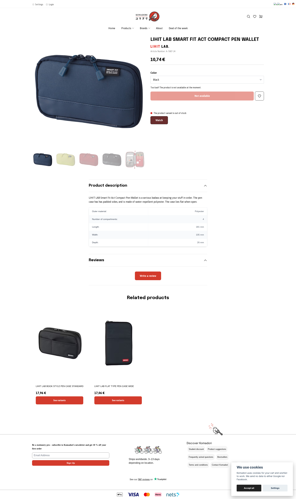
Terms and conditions (198, 465)
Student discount (196, 449)
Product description (108, 186)
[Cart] (261, 16)
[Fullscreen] (89, 91)
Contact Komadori (220, 465)
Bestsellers (222, 457)
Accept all (249, 488)
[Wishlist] (255, 16)
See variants (59, 400)
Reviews (96, 260)
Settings (275, 488)
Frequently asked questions (201, 457)
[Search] (248, 16)
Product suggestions (217, 449)
